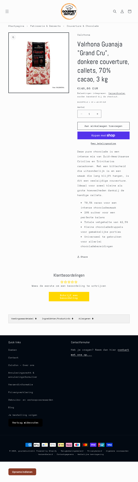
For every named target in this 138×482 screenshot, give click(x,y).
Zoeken (12, 350)
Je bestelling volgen (22, 415)
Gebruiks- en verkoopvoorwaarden (30, 400)
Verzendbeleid (45, 454)
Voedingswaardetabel (24, 318)
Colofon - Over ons (21, 365)
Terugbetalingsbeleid (72, 451)
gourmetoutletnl (26, 451)
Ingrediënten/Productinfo (57, 318)
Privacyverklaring (20, 392)
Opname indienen (22, 471)
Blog (11, 407)
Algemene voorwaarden (117, 451)
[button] (7, 11)
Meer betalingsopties (103, 143)
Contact (13, 357)
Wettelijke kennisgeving (91, 454)
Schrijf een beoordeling (69, 296)
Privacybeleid (95, 451)
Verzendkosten (117, 93)
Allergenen (86, 318)
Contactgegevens (65, 454)
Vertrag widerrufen (25, 422)
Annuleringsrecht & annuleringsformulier (22, 374)
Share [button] (84, 257)
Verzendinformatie (20, 384)
